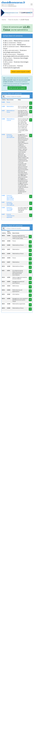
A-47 (3, 214)
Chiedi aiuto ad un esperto (17, 88)
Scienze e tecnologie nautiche (10, 209)
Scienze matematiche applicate (10, 216)
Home (4, 20)
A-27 (3, 110)
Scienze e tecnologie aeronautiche (10, 136)
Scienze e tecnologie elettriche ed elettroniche (10, 198)
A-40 (3, 195)
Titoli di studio (13, 20)
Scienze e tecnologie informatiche (10, 204)
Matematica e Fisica (10, 111)
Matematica (10, 106)
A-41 (3, 202)
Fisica (8, 102)
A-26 (3, 106)
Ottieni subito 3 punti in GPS (21, 71)
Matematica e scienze (10, 119)
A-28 (3, 119)
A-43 (3, 207)
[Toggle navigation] (31, 4)
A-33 (3, 134)
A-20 (3, 102)
